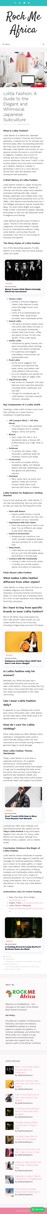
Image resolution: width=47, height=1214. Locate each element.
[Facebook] (15, 3)
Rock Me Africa (23, 23)
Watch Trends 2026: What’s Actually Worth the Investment (23, 290)
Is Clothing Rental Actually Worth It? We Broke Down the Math (23, 948)
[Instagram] (20, 3)
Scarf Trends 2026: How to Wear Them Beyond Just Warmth (21, 817)
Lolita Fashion (10, 959)
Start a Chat (39, 1209)
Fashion (8, 956)
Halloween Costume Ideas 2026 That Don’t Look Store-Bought (23, 662)
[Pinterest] (24, 3)
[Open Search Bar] (43, 44)
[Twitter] (29, 3)
